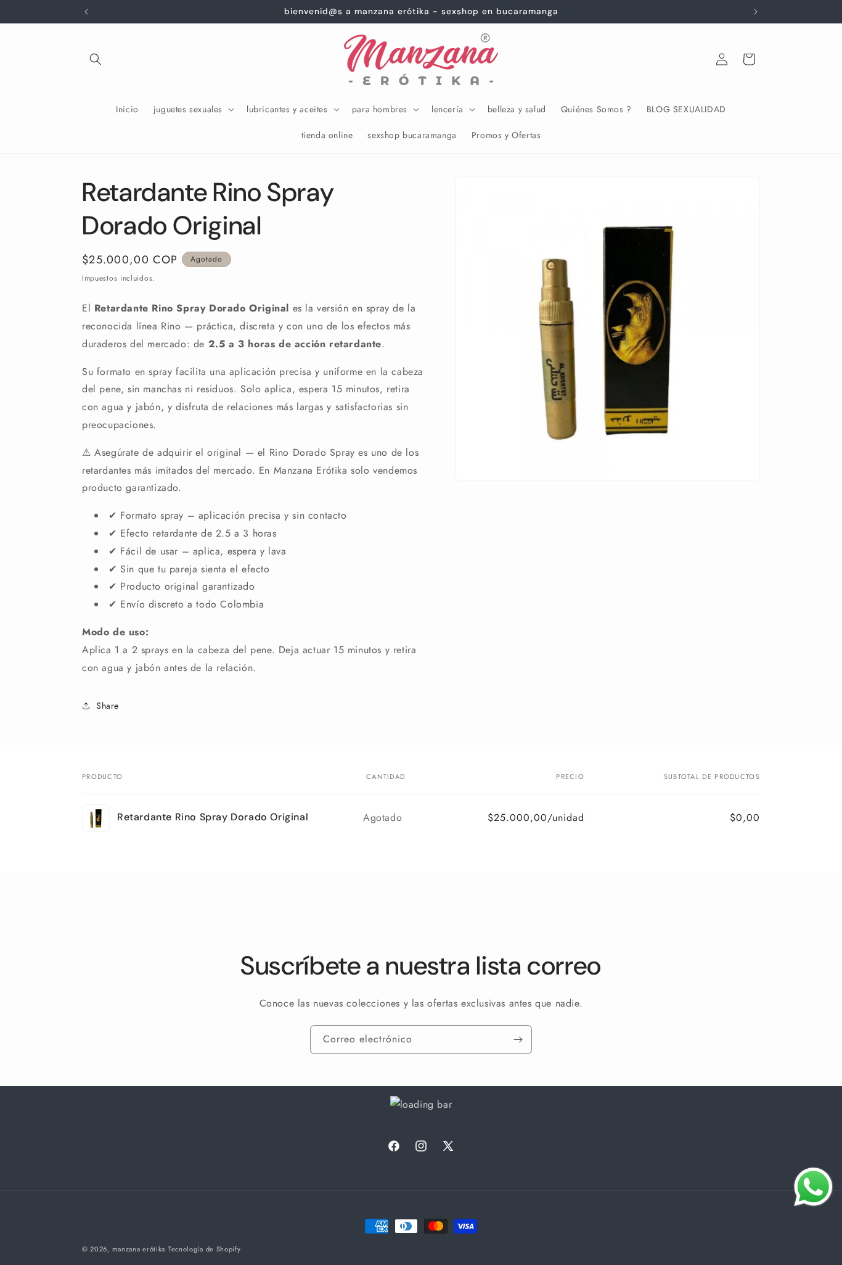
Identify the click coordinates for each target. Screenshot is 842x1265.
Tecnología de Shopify (204, 1249)
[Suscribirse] (517, 1039)
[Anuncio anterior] (86, 11)
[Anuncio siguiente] (755, 11)
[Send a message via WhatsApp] (813, 1186)
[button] (95, 59)
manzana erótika (139, 1249)
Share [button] (107, 705)
